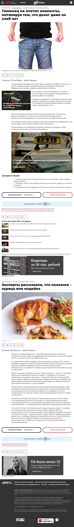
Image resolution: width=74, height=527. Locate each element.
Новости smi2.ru (8, 276)
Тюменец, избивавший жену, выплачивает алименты (26, 242)
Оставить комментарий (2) (58, 195)
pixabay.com (50, 70)
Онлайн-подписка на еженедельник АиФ (27, 484)
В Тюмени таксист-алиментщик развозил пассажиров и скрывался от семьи (41, 161)
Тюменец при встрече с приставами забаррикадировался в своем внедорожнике (34, 248)
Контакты (44, 484)
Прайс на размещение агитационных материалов (50, 482)
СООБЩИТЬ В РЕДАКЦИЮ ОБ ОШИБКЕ (58, 484)
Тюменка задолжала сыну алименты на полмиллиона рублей (28, 230)
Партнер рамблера (31, 519)
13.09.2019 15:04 (6, 8)
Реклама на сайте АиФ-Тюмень (23, 482)
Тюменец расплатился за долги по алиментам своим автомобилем (30, 236)
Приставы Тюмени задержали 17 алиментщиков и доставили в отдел (43, 187)
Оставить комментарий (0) (58, 430)
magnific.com (6, 340)
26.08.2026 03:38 (6, 281)
